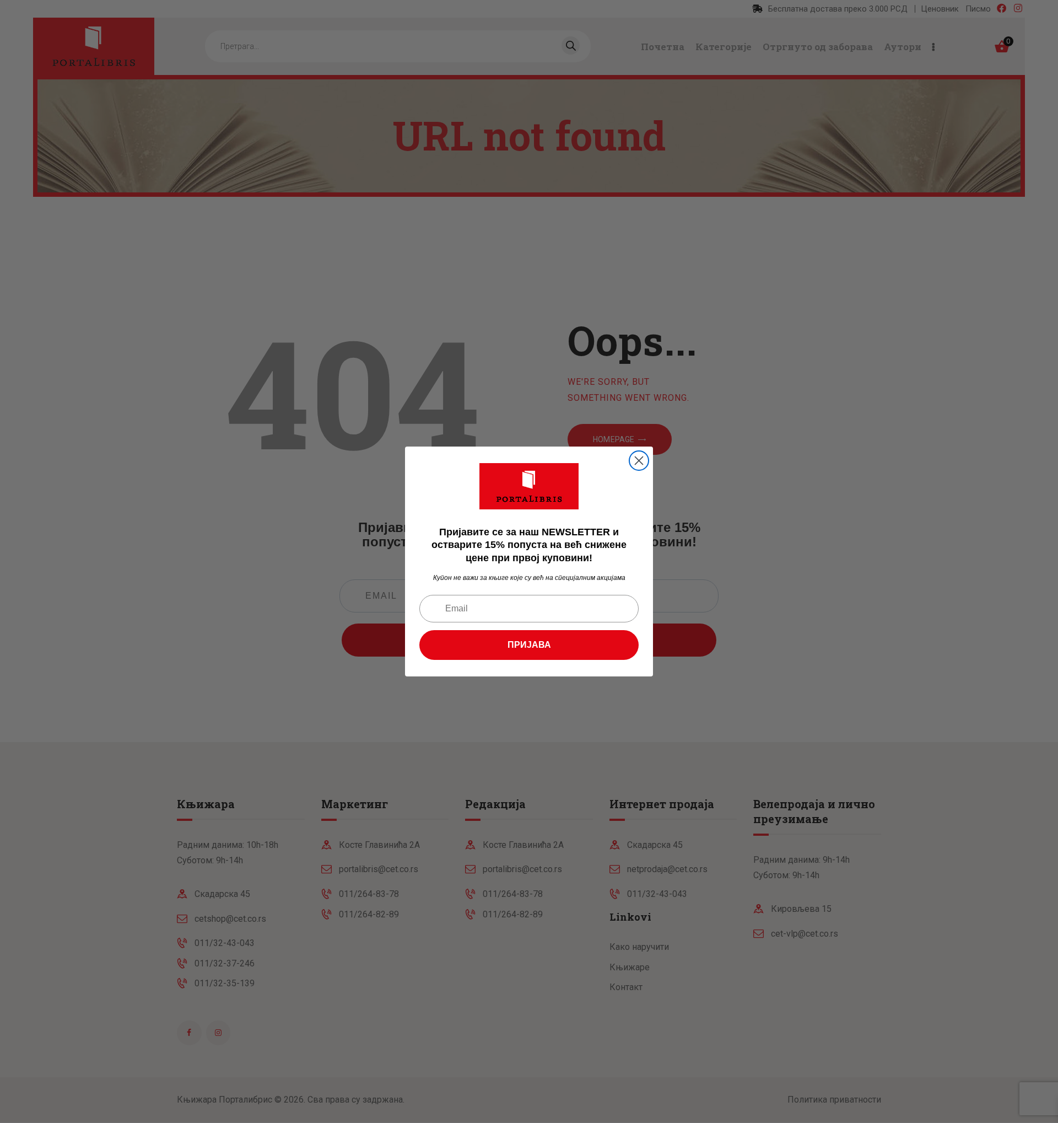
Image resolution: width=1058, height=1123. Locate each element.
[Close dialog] (639, 460)
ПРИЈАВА (529, 644)
